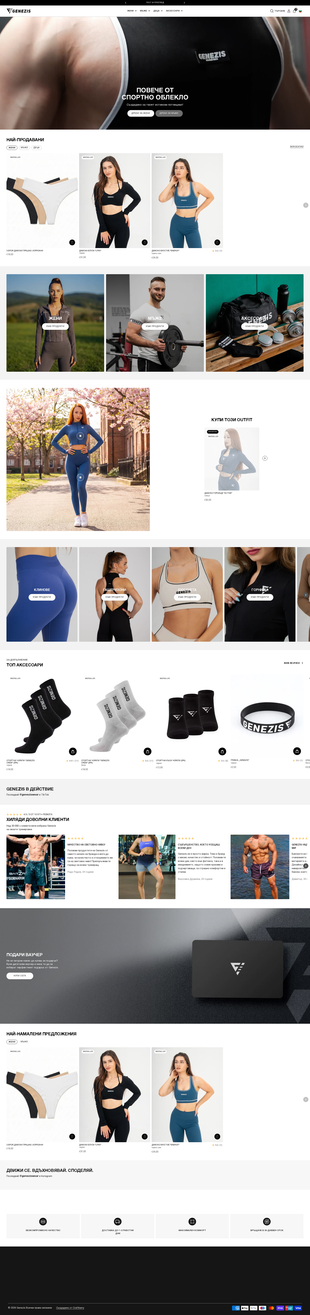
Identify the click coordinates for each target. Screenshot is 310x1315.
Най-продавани (25, 140)
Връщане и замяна (178, 1270)
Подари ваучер (145, 1282)
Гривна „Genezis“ (240, 760)
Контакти (142, 1270)
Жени (130, 11)
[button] (300, 11)
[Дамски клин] (80, 477)
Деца (156, 11)
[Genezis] (18, 11)
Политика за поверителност (184, 1282)
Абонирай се (259, 1275)
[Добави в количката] (72, 242)
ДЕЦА (36, 148)
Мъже (143, 11)
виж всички (297, 146)
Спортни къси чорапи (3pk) (171, 760)
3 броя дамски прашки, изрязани (24, 251)
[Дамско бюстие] (187, 200)
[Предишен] (125, 2)
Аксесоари (173, 11)
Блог (139, 1276)
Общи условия (176, 1276)
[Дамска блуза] (114, 200)
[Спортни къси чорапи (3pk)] (192, 716)
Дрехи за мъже (169, 113)
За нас (140, 1264)
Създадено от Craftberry (70, 1308)
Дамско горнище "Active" (218, 493)
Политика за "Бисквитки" (182, 1288)
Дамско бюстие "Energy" (165, 251)
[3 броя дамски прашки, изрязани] (42, 200)
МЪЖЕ (24, 1042)
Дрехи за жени (140, 113)
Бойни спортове (118, 1288)
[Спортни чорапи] (42, 716)
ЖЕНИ (12, 1042)
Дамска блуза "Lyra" (90, 251)
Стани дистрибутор (148, 1288)
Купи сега (20, 976)
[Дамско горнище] (80, 436)
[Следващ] (184, 2)
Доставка (173, 1264)
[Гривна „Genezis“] (267, 716)
